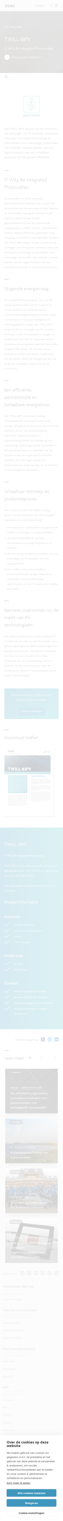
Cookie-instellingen (31, 1513)
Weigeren (31, 1503)
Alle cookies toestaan (32, 1493)
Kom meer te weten (18, 1483)
